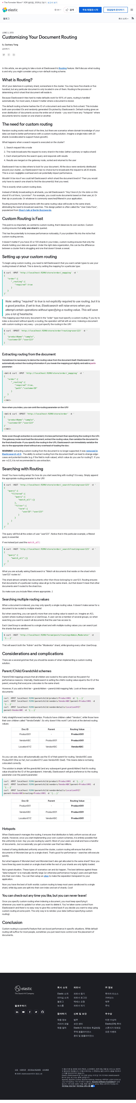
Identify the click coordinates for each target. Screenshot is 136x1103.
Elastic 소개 (62, 993)
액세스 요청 (79, 1001)
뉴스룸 (60, 1005)
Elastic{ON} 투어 (113, 1023)
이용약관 (23, 1070)
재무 (107, 1001)
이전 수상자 (110, 1019)
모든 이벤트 (110, 1031)
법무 (76, 1019)
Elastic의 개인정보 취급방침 (87, 1027)
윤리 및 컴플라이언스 (84, 1035)
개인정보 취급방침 (34, 1070)
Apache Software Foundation (103, 1082)
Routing (63, 68)
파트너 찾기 (79, 993)
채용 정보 (61, 1019)
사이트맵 (45, 1070)
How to (20, 32)
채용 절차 (61, 1027)
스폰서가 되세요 (113, 1027)
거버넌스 (109, 997)
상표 (16, 1070)
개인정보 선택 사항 (84, 1086)
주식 (107, 1005)
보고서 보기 (52, 2)
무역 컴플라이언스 (82, 1031)
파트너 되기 (79, 1005)
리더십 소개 (63, 997)
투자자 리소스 (111, 993)
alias (46, 876)
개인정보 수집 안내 (68, 1086)
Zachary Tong (11, 45)
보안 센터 (78, 1023)
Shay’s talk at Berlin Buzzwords (35, 210)
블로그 (6, 18)
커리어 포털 (63, 1023)
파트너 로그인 (80, 997)
